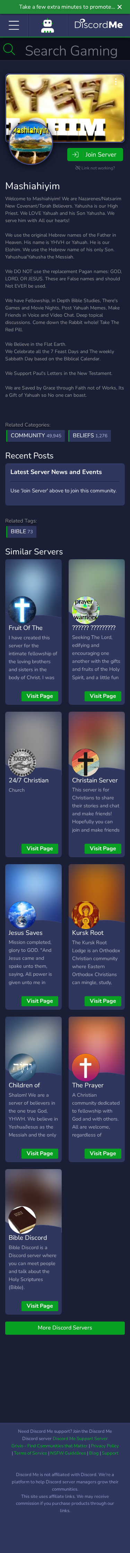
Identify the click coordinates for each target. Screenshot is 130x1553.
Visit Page (40, 696)
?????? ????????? (93, 627)
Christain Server (95, 780)
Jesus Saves (26, 932)
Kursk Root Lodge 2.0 (87, 937)
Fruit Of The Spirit (26, 632)
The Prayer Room (88, 1090)
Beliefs (90, 435)
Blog (94, 1453)
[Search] (9, 49)
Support (110, 1453)
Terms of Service (30, 1453)
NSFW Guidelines (68, 1453)
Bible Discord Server (28, 1242)
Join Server (101, 154)
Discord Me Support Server (80, 1439)
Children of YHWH (24, 1090)
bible (22, 531)
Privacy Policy (105, 1446)
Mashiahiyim (32, 186)
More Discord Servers (65, 1328)
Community (36, 435)
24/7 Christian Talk (29, 785)
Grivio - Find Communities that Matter (49, 1446)
